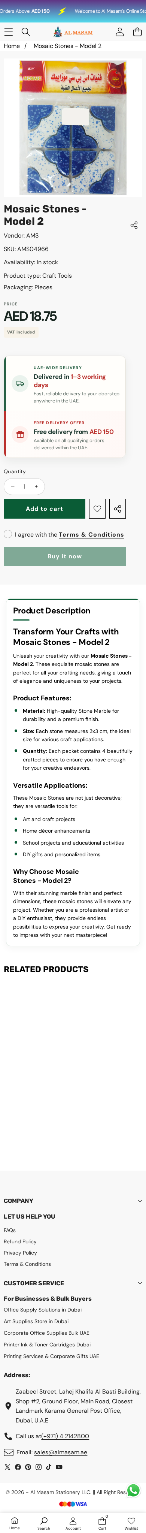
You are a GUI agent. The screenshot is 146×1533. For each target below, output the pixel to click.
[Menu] (8, 32)
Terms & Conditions (91, 534)
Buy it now (65, 556)
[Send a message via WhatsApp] (133, 1490)
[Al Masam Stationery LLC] (72, 31)
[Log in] (119, 32)
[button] (137, 32)
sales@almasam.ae (60, 1452)
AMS (32, 235)
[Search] (26, 32)
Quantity (15, 471)
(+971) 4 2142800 (65, 1436)
